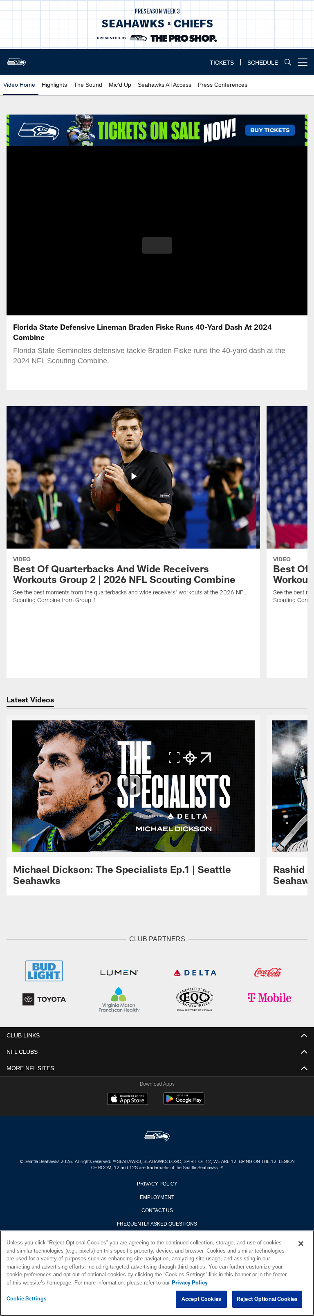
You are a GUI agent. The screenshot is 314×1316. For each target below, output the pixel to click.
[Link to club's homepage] (16, 58)
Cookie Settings (27, 1299)
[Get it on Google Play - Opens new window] (183, 1102)
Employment (157, 1196)
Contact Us (157, 1209)
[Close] (301, 1244)
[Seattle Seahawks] (157, 1136)
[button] (157, 245)
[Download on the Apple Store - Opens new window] (127, 1099)
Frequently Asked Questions (157, 1222)
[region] (157, 1273)
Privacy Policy (157, 1182)
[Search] (288, 62)
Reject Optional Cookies (267, 1299)
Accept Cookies (201, 1299)
